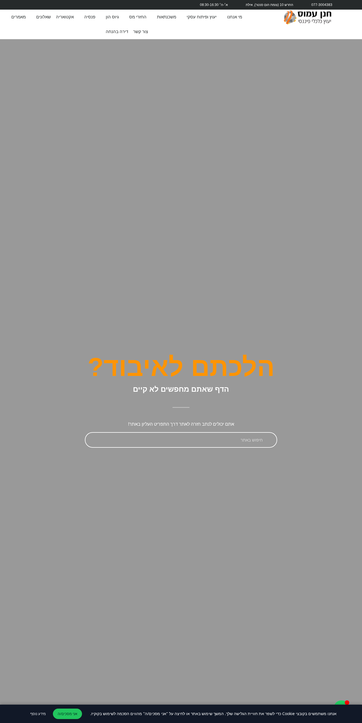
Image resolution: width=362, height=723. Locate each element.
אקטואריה (65, 16)
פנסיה (89, 16)
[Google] (84, 5)
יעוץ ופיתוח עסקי (202, 16)
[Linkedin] (57, 5)
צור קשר (140, 31)
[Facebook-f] (111, 5)
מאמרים (18, 16)
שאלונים (43, 16)
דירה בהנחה (117, 31)
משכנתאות (166, 16)
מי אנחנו (234, 16)
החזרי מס (137, 16)
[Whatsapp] (71, 5)
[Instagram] (98, 5)
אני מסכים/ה (67, 713)
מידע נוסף (38, 713)
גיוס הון (112, 16)
